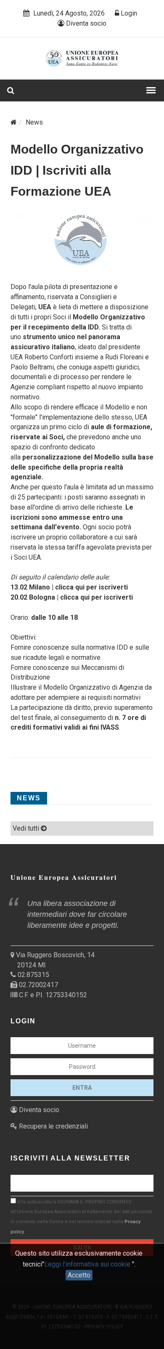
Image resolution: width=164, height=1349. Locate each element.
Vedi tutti (27, 828)
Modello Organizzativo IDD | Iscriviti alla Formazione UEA (77, 170)
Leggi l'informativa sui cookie (88, 1264)
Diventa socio (85, 23)
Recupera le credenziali (52, 1126)
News (34, 122)
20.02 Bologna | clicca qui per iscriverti (72, 597)
